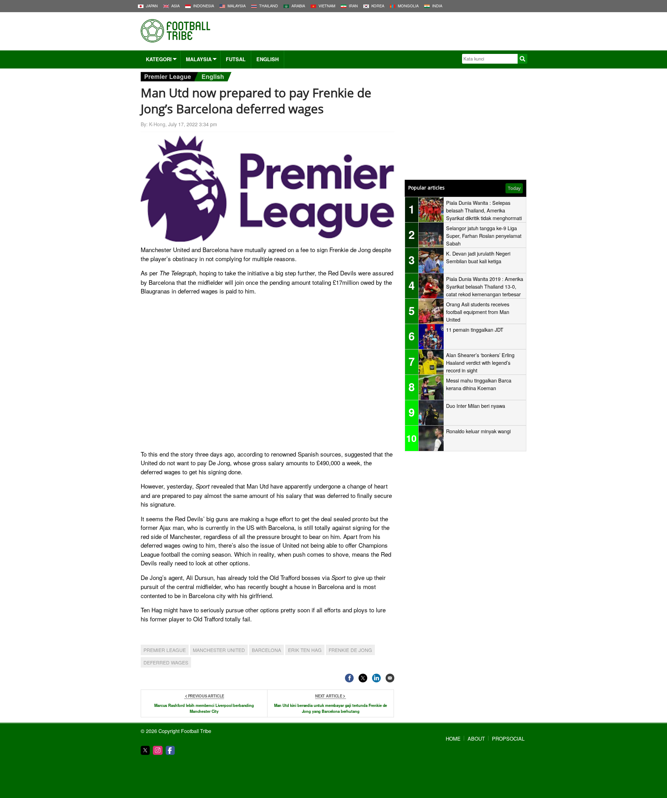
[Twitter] (145, 750)
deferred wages (165, 662)
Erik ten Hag (305, 649)
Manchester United (219, 649)
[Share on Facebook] (349, 678)
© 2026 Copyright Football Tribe (176, 730)
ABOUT (476, 738)
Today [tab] (514, 188)
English (267, 59)
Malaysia (199, 59)
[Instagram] (158, 750)
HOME (453, 738)
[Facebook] (170, 750)
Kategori (159, 59)
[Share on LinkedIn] (376, 678)
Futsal (236, 59)
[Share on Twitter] (363, 678)
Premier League (167, 76)
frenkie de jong (350, 649)
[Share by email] (390, 678)
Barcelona (266, 649)
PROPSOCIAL (508, 738)
